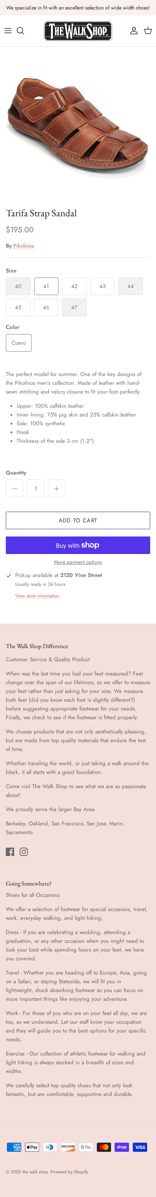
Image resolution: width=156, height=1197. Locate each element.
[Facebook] (10, 852)
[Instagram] (24, 852)
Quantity (16, 473)
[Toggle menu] (8, 31)
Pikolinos (23, 246)
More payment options (78, 562)
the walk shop (35, 1172)
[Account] (132, 31)
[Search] (24, 31)
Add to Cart (78, 520)
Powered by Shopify (69, 1172)
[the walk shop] (78, 31)
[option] (78, 125)
